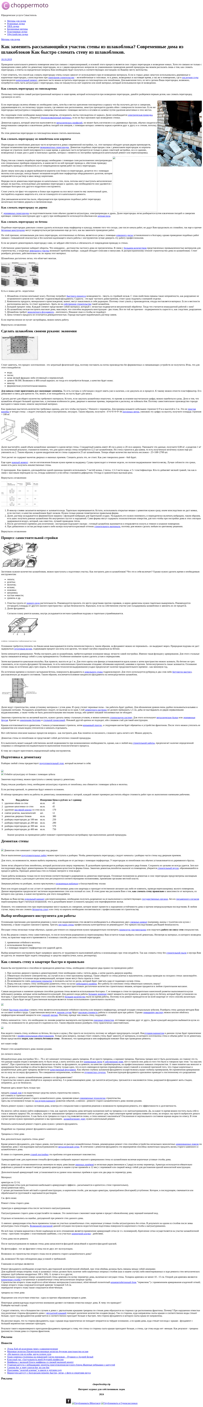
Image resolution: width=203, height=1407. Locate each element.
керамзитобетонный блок (123, 1282)
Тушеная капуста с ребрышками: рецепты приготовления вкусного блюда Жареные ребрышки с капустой (61, 1365)
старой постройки (39, 1154)
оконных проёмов (84, 1164)
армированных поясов (187, 1144)
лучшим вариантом (154, 1033)
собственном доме (114, 1061)
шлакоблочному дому (75, 1119)
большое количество (75, 996)
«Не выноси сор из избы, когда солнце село (29, 1354)
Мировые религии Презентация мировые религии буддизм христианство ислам (47, 1351)
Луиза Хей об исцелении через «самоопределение (32, 1349)
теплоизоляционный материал (55, 117)
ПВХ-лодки (13, 26)
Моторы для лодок (16, 21)
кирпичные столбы (11, 1279)
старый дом (16, 1092)
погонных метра (131, 411)
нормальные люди (93, 1061)
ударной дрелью (49, 1015)
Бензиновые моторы (17, 29)
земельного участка (39, 250)
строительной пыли (176, 953)
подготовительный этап (51, 763)
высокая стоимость (88, 1012)
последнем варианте (45, 1101)
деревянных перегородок (16, 213)
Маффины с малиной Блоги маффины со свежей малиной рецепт (40, 1362)
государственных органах (155, 899)
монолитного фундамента (40, 312)
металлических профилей (69, 122)
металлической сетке (68, 1146)
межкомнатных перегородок (54, 147)
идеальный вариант (35, 899)
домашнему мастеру (153, 1012)
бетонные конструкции (13, 230)
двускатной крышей (56, 1313)
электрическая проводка (140, 115)
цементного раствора (96, 710)
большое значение (97, 994)
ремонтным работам (67, 883)
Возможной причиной (41, 1226)
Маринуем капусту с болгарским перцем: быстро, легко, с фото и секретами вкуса (49, 1373)
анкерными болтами (30, 720)
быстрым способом (19, 1009)
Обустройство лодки (17, 34)
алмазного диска (124, 235)
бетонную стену (40, 909)
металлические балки (167, 717)
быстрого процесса (76, 296)
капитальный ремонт (26, 80)
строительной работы (144, 743)
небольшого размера (86, 983)
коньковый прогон (92, 725)
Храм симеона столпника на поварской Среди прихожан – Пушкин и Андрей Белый (50, 1357)
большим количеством (135, 248)
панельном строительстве (61, 77)
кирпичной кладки (81, 1233)
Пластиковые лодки (17, 31)
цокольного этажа (94, 672)
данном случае (64, 1012)
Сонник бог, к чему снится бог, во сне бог (28, 1367)
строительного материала (107, 526)
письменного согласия (187, 899)
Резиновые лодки (16, 23)
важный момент (20, 462)
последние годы (190, 77)
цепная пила (104, 216)
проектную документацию (132, 929)
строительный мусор (168, 868)
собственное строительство (77, 304)
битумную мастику (182, 672)
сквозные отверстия (103, 1020)
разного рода (33, 603)
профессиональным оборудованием (36, 1036)
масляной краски (23, 809)
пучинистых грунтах (95, 1072)
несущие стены (66, 924)
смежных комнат (138, 922)
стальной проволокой (54, 720)
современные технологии (93, 1098)
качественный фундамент (63, 1069)
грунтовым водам (23, 648)
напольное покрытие (41, 981)
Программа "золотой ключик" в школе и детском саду (34, 1370)
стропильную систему (121, 717)
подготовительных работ (34, 855)
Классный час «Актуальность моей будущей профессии (35, 1359)
